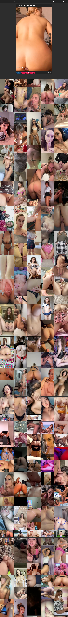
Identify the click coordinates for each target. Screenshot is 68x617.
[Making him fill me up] (61, 581)
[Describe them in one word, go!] (20, 408)
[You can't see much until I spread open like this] (7, 291)
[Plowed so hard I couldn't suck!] (34, 601)
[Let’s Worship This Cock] (34, 526)
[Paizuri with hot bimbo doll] (61, 569)
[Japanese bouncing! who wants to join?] (47, 408)
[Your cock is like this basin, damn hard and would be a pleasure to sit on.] (61, 601)
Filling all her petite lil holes (26, 5)
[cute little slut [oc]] (61, 91)
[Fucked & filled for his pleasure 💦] (61, 518)
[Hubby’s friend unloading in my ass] (7, 518)
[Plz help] (34, 447)
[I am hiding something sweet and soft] (7, 587)
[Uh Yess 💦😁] (47, 593)
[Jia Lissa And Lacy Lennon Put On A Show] (7, 453)
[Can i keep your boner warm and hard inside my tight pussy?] (7, 267)
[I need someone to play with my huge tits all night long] (20, 255)
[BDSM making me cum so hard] (7, 466)
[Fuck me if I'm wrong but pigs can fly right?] (20, 575)
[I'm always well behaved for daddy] (34, 184)
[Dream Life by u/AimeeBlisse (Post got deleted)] (34, 202)
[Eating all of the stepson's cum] (20, 210)
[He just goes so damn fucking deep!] (20, 83)
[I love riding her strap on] (34, 366)
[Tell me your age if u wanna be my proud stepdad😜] (34, 157)
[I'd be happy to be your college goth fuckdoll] (7, 193)
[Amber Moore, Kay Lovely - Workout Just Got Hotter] (7, 417)
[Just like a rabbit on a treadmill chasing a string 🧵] (61, 352)
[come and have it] (7, 320)
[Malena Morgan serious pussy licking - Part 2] (7, 374)
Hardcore (19, 72)
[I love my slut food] (34, 99)
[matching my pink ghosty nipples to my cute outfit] (47, 255)
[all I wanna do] (47, 140)
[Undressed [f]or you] (7, 397)
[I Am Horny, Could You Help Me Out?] (20, 167)
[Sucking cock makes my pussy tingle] (7, 128)
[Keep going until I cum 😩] (34, 466)
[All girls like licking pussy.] (7, 91)
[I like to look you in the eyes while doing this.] (20, 128)
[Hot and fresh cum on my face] (61, 193)
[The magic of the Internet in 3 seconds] (20, 228)
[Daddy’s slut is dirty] (61, 167)
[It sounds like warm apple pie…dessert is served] (20, 300)
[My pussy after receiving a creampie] (61, 453)
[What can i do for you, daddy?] (20, 193)
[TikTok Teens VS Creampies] (7, 534)
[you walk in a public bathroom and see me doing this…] (7, 243)
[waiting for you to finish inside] (47, 336)
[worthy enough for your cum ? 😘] (61, 472)
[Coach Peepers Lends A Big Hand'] (7, 149)
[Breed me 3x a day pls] (61, 320)
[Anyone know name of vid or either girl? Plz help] (61, 427)
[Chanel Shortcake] (34, 534)
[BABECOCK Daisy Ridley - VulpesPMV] (7, 541)
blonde (31, 72)
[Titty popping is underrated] (34, 509)
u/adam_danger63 (20, 67)
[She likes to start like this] (34, 550)
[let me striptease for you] (47, 193)
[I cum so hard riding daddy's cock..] (47, 581)
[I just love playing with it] (47, 518)
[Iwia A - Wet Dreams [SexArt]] (34, 417)
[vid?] (47, 447)
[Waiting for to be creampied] (20, 320)
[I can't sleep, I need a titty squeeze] (34, 397)
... (34, 72)
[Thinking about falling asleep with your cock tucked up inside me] (7, 352)
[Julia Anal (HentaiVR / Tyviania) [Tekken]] (34, 569)
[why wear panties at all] (47, 308)
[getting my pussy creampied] (20, 518)
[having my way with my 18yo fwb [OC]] (47, 541)
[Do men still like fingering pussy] (20, 281)
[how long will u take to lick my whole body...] (34, 320)
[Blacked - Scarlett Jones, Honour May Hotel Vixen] (47, 427)
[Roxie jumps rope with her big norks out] (61, 534)
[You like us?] (34, 484)
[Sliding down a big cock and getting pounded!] (47, 91)
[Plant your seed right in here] (61, 291)
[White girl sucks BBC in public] (20, 434)
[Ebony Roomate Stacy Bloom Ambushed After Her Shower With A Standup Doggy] (7, 434)
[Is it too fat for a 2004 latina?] (20, 484)
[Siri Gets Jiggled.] (20, 149)
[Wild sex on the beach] (20, 534)
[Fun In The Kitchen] (20, 382)
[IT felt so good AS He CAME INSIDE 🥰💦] (47, 466)
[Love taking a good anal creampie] (47, 210)
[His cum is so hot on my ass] (47, 478)
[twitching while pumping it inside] (61, 218)
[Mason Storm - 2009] (61, 491)
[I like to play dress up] (34, 243)
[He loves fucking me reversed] (20, 501)
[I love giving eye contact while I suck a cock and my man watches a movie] (61, 140)
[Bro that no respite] (34, 427)
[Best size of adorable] (20, 99)
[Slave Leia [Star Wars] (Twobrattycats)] (61, 408)
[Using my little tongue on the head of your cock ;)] (61, 116)
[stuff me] (7, 167)
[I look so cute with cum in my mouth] (7, 484)
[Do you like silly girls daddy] (47, 167)
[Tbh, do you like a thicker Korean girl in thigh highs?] (20, 459)
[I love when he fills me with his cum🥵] (34, 218)
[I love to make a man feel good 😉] (47, 116)
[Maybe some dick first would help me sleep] (47, 382)
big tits (27, 72)
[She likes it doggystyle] (47, 534)
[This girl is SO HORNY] (34, 344)
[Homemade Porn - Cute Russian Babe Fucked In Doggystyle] (61, 440)
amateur (23, 72)
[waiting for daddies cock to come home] (34, 128)
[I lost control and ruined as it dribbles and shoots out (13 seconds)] (20, 550)
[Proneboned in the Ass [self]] (61, 501)
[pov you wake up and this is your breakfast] (34, 291)
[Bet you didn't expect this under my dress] (7, 560)
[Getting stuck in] (47, 360)
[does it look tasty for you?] (61, 550)
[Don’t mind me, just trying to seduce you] (61, 382)
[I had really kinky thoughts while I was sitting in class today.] (47, 560)
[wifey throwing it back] (34, 581)
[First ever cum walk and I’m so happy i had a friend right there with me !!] (7, 218)
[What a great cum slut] (47, 495)
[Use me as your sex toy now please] (34, 267)
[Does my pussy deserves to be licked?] (61, 267)
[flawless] (20, 593)
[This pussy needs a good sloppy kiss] (47, 281)
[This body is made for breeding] (20, 352)
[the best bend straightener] (34, 83)
